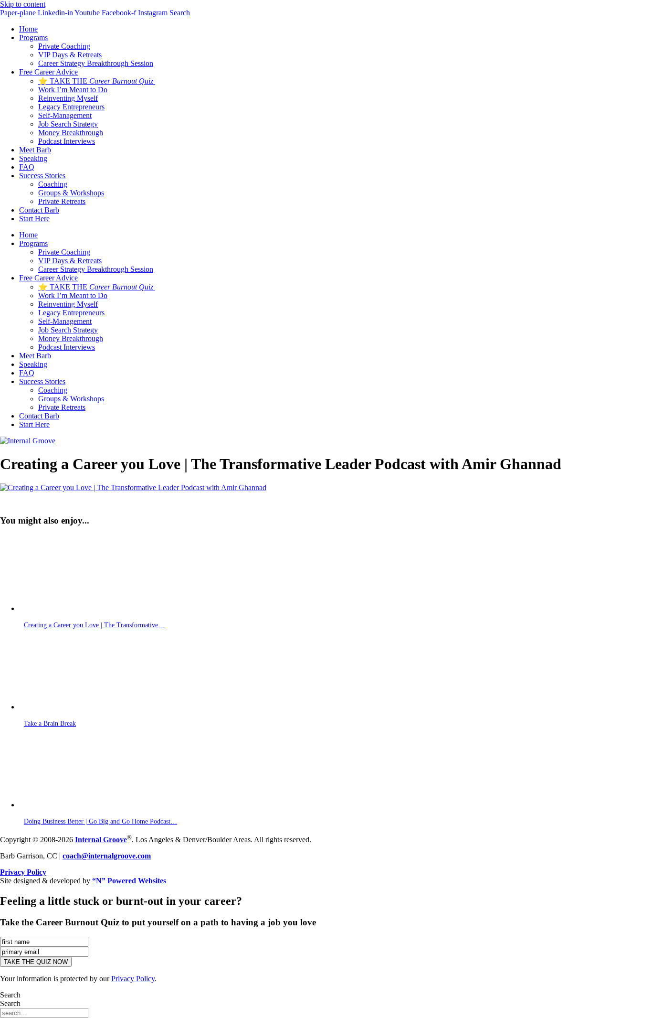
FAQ (26, 167)
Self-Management (65, 115)
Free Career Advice (48, 72)
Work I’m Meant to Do (72, 90)
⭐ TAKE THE (95, 81)
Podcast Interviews (66, 141)
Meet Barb (35, 150)
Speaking (33, 158)
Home (28, 29)
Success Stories (42, 175)
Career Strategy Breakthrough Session (95, 63)
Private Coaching (64, 46)
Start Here (34, 218)
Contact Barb (39, 210)
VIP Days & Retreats (70, 55)
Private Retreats (61, 201)
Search (10, 995)
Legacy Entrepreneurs (71, 107)
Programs (33, 37)
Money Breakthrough (70, 133)
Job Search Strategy (68, 124)
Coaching (52, 184)
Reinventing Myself (68, 98)
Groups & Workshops (71, 193)
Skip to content (22, 4)
